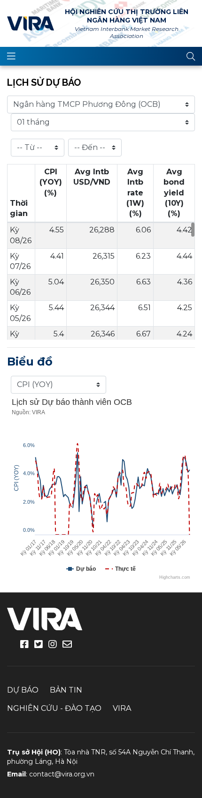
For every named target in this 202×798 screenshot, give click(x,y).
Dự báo (23, 690)
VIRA (30, 23)
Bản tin (66, 690)
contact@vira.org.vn (61, 774)
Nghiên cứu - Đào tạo (54, 708)
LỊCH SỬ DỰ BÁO (44, 82)
